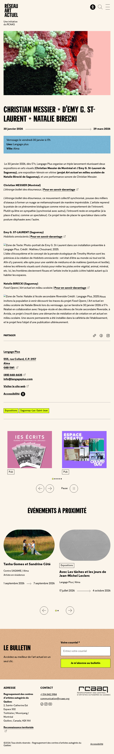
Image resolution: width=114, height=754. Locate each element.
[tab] (53, 479)
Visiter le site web (20, 387)
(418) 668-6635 (13, 375)
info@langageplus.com (18, 379)
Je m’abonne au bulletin (85, 663)
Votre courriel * (70, 642)
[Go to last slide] (44, 610)
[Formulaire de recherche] (100, 7)
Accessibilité (12, 394)
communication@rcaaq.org (54, 699)
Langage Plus (12, 352)
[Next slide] (50, 488)
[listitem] (94, 335)
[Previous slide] (40, 488)
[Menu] (107, 7)
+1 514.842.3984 (48, 695)
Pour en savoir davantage (59, 189)
